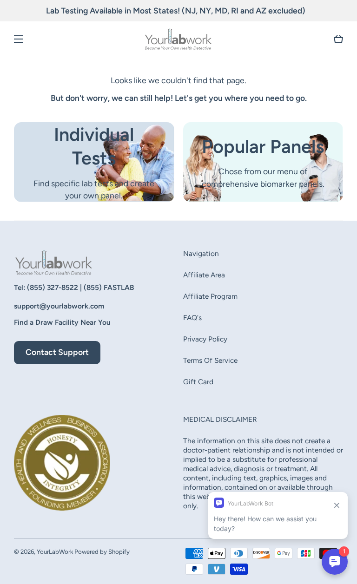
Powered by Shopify (102, 551)
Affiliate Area (204, 274)
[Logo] (178, 39)
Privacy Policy (205, 339)
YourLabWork (55, 551)
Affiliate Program (210, 296)
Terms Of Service (210, 360)
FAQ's (192, 317)
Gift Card (198, 381)
